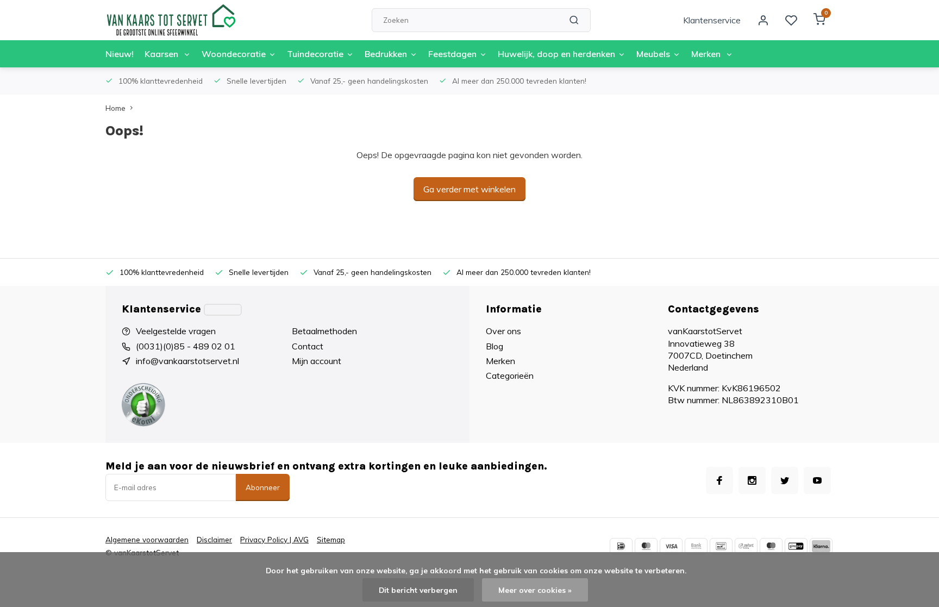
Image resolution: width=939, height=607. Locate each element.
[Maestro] (771, 546)
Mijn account (316, 360)
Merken (707, 53)
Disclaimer (214, 539)
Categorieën (510, 375)
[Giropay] (796, 546)
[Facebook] (719, 480)
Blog (494, 346)
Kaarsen (162, 53)
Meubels (653, 53)
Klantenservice (712, 20)
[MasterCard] (646, 546)
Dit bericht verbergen (418, 590)
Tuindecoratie (315, 53)
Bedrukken (386, 53)
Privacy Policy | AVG (274, 539)
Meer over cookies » (535, 590)
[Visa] (671, 546)
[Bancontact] (721, 546)
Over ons (503, 331)
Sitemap (331, 539)
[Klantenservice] (223, 310)
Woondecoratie (234, 53)
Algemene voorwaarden (147, 539)
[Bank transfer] (696, 546)
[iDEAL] (621, 546)
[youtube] (817, 480)
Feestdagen (452, 53)
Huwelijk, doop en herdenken (556, 53)
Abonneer (263, 487)
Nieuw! (119, 53)
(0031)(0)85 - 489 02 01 (185, 346)
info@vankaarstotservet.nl (187, 360)
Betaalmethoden (324, 331)
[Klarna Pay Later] (821, 546)
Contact (307, 346)
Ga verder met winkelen (469, 189)
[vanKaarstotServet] (170, 20)
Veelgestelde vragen (176, 331)
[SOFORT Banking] (746, 546)
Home (115, 107)
